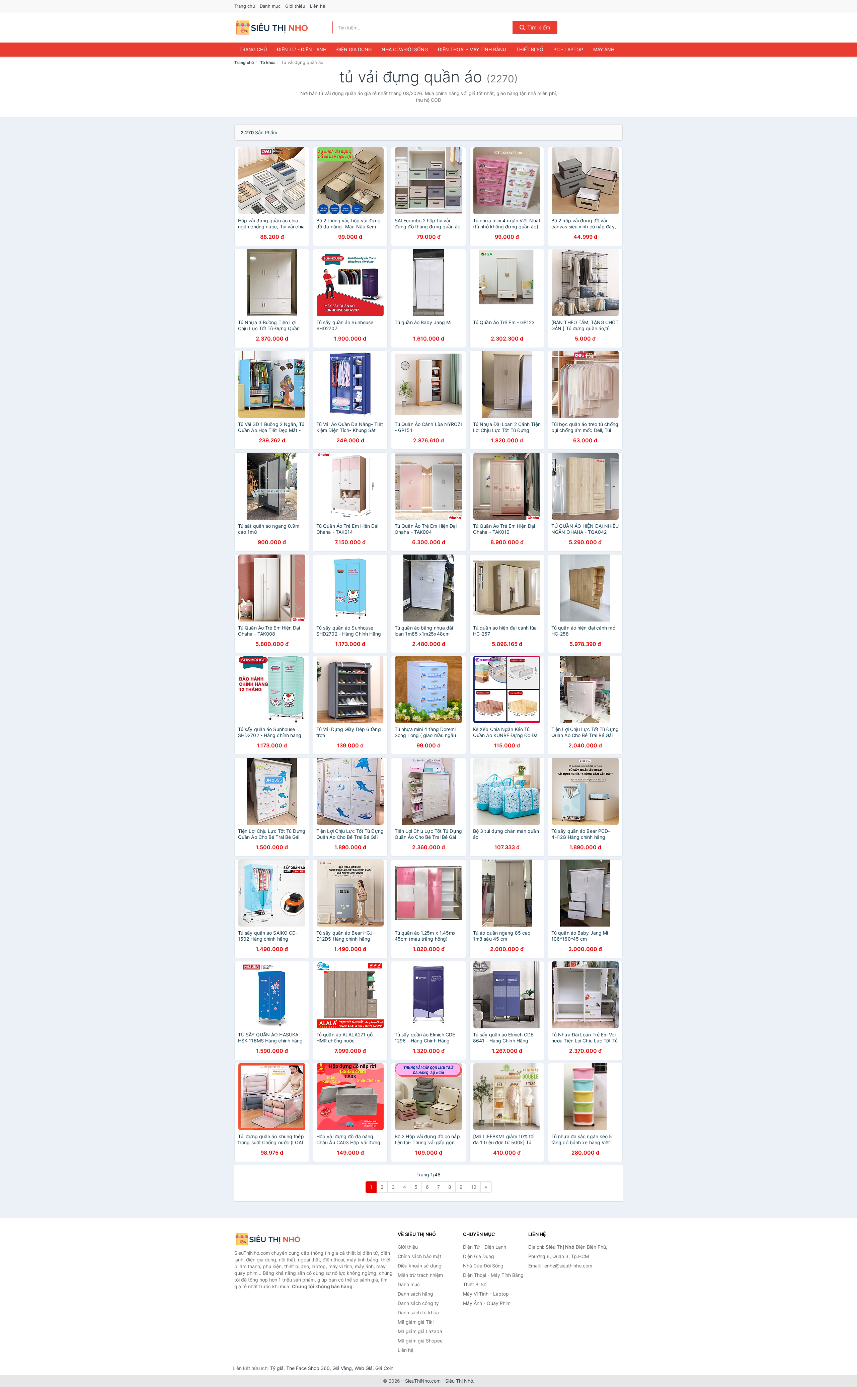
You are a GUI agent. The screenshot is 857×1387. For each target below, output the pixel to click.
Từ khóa (268, 62)
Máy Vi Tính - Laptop (486, 1294)
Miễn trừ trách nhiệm (420, 1275)
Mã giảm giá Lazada (420, 1331)
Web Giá (364, 1368)
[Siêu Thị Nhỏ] (267, 1239)
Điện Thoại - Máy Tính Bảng (472, 49)
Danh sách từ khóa (418, 1312)
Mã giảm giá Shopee (420, 1340)
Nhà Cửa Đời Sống (405, 49)
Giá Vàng (342, 1368)
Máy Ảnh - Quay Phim (487, 1303)
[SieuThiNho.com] (271, 27)
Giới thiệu (295, 6)
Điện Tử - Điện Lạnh (301, 49)
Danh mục (270, 6)
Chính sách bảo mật (419, 1256)
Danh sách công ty (418, 1303)
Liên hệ (317, 6)
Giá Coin (384, 1368)
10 (473, 1187)
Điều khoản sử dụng (420, 1265)
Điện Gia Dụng (354, 49)
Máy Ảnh (603, 49)
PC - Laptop (568, 49)
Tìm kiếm (538, 27)
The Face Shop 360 (308, 1368)
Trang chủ (244, 6)
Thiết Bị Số (529, 49)
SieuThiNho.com (423, 1381)
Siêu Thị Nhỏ (459, 1381)
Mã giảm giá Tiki (416, 1322)
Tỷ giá (277, 1368)
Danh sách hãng (415, 1294)
